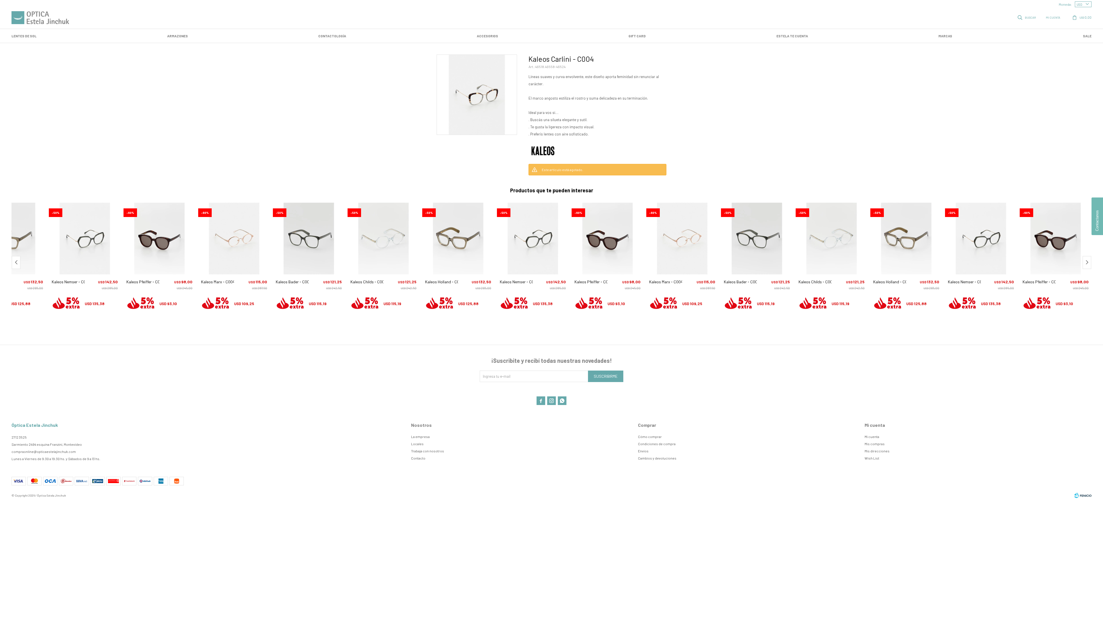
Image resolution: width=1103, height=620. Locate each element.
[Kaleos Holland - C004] (458, 238)
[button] (1027, 17)
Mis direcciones (877, 451)
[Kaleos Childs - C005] (383, 238)
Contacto (418, 458)
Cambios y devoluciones (657, 458)
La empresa (420, 437)
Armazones (177, 36)
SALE (1087, 36)
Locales (417, 444)
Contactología (332, 36)
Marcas (945, 36)
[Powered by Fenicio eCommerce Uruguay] (1083, 495)
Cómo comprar (650, 437)
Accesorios (487, 36)
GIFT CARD (637, 36)
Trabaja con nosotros (427, 451)
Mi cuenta (872, 437)
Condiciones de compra (657, 444)
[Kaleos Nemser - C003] (85, 238)
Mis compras (875, 444)
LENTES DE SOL (23, 36)
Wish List (872, 458)
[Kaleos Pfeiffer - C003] (159, 238)
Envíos (643, 451)
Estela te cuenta (792, 36)
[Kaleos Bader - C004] (309, 238)
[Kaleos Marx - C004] (234, 238)
